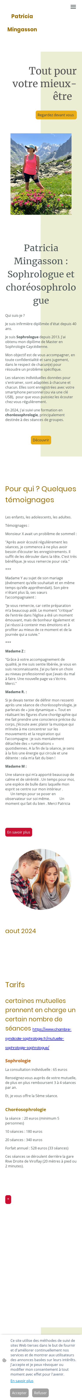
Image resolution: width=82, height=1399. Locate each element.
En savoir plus (18, 832)
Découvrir (41, 440)
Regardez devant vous (56, 115)
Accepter (19, 1392)
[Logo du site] (22, 39)
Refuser (40, 1392)
